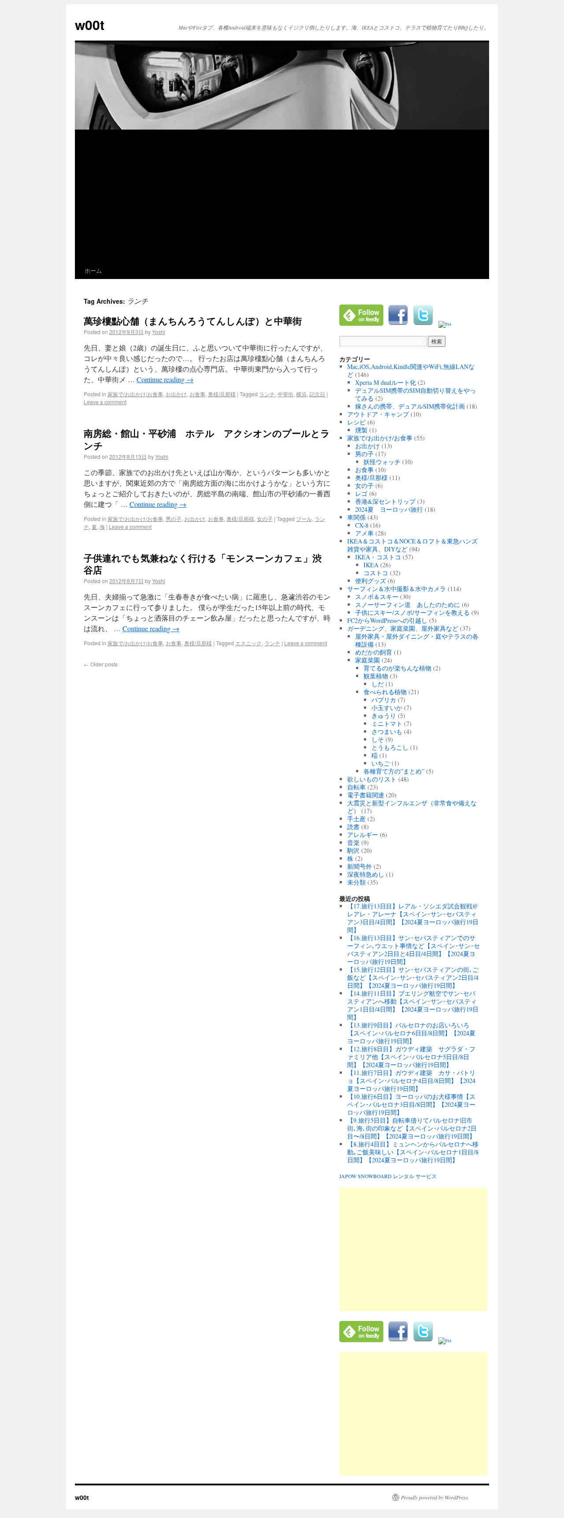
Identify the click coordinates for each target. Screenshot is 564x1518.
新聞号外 (359, 866)
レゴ (361, 493)
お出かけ (176, 394)
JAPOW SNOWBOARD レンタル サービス (388, 1175)
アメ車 (364, 533)
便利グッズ (370, 581)
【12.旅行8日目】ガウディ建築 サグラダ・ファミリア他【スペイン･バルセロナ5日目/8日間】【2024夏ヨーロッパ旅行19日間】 (411, 1057)
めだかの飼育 (373, 652)
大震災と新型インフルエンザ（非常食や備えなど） (412, 807)
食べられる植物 (385, 692)
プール (304, 518)
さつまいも (386, 731)
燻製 (361, 430)
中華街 (285, 394)
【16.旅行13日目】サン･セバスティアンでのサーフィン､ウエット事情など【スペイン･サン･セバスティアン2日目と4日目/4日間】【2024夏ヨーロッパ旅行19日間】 (413, 950)
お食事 (197, 394)
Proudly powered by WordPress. (435, 1497)
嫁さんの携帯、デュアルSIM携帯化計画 (410, 406)
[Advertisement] (282, 196)
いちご (380, 763)
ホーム (93, 270)
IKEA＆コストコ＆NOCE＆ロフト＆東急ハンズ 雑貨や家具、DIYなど (415, 545)
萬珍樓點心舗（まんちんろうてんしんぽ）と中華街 (193, 320)
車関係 (356, 517)
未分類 (356, 882)
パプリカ (383, 700)
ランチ (267, 394)
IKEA (371, 565)
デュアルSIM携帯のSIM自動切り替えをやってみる (415, 394)
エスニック (248, 643)
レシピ (356, 422)
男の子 (174, 518)
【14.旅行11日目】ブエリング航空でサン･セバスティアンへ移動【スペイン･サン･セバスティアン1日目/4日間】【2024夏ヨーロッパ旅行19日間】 (413, 1005)
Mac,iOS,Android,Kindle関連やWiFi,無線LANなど (411, 370)
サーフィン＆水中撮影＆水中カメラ (396, 588)
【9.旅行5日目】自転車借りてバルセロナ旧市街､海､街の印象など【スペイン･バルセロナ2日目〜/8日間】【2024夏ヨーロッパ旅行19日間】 (412, 1128)
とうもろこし (389, 747)
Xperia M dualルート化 (385, 382)
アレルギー (362, 834)
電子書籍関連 (365, 795)
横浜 (301, 394)
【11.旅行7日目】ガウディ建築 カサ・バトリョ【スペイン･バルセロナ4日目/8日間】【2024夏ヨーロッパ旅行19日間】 (411, 1080)
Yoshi (158, 331)
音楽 (353, 842)
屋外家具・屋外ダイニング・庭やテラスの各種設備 (417, 640)
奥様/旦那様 (222, 394)
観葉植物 (376, 676)
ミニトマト (386, 723)
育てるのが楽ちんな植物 (397, 668)
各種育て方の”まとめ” (394, 771)
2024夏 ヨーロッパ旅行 (389, 509)
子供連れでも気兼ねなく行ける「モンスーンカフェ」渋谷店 (203, 563)
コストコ (376, 573)
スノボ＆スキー (376, 596)
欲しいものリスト (372, 779)
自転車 (356, 787)
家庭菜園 (367, 660)
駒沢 (353, 850)
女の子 (265, 518)
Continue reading (165, 379)
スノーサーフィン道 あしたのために (407, 604)
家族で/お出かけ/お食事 (135, 394)
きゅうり (383, 715)
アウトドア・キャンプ (378, 414)
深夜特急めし (365, 874)
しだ (377, 684)
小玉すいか (386, 707)
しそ (377, 739)
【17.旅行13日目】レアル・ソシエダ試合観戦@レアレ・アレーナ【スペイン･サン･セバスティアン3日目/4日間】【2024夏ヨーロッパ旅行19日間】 (413, 918)
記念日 (317, 394)
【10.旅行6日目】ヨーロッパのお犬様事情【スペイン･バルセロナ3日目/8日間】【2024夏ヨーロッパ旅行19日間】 (411, 1104)
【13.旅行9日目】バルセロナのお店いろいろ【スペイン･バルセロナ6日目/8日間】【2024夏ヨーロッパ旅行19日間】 (411, 1033)
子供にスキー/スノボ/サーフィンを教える (412, 612)
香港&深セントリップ (385, 501)
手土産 (356, 819)
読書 (353, 826)
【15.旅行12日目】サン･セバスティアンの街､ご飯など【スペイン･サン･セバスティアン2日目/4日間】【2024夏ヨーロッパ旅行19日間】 (413, 977)
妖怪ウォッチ (382, 462)
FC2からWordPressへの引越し (387, 620)
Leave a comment (105, 402)
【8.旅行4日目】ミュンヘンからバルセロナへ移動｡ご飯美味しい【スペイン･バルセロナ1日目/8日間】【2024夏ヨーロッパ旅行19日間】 (413, 1152)
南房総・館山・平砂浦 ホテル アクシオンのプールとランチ (207, 438)
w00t (89, 24)
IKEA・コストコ (378, 557)
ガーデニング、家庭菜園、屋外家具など (402, 628)
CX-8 (361, 525)
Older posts (101, 664)
